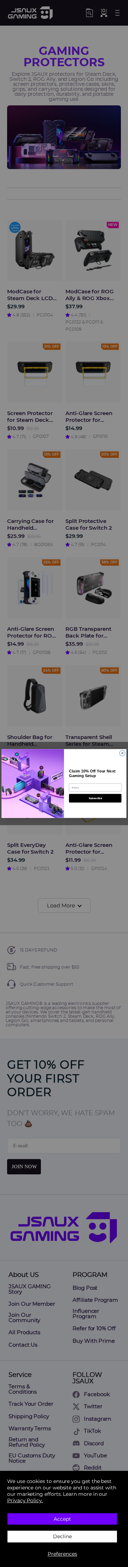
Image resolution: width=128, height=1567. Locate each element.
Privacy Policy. (25, 1500)
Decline (62, 1536)
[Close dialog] (122, 753)
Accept (62, 1519)
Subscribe (95, 798)
